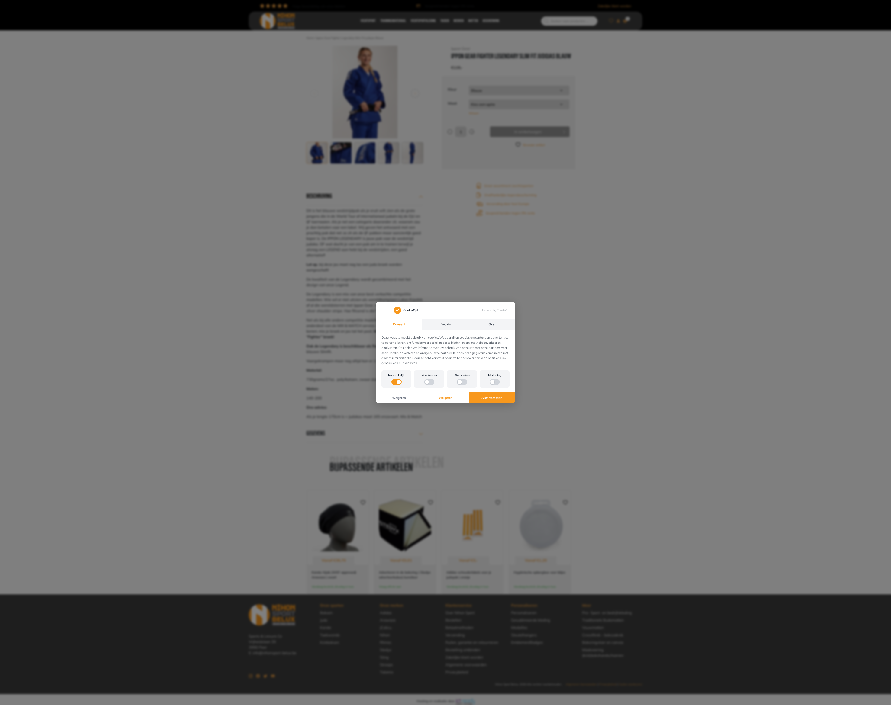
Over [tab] (492, 324)
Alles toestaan (491, 398)
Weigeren (399, 398)
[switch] (396, 382)
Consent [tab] (399, 324)
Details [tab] (445, 324)
